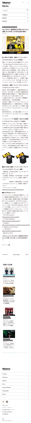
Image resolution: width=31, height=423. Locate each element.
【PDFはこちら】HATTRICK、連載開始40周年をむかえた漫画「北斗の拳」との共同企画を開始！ (15, 236)
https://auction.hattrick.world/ (10, 217)
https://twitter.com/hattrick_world (11, 231)
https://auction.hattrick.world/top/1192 (12, 189)
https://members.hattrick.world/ (10, 221)
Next (26, 254)
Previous (5, 254)
